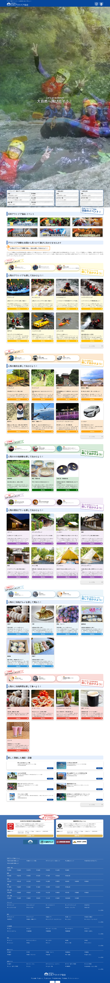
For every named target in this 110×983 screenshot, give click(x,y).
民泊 (29, 942)
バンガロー (49, 940)
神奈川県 (68, 875)
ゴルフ (9, 928)
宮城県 (38, 870)
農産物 (87, 952)
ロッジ (48, 942)
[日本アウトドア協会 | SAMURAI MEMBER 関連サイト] (30, 852)
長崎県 (29, 898)
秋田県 (48, 870)
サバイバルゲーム (12, 931)
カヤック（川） (30, 907)
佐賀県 (19, 898)
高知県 (87, 892)
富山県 (19, 881)
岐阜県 (67, 881)
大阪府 (38, 887)
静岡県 (77, 881)
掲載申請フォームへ (80, 845)
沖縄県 (77, 898)
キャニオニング (31, 905)
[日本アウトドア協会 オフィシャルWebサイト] (17, 5)
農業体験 (49, 931)
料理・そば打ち (89, 931)
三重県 (9, 887)
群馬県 (29, 875)
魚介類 (48, 954)
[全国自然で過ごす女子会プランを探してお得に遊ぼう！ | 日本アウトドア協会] (55, 233)
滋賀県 (19, 887)
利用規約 (65, 978)
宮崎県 (58, 898)
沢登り (48, 907)
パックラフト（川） (12, 907)
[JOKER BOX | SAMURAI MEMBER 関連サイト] (63, 852)
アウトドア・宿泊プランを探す (17, 191)
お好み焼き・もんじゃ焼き (91, 966)
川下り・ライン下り (70, 907)
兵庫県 (48, 887)
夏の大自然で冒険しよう (13, 860)
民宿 (87, 940)
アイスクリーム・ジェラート (53, 964)
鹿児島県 (68, 898)
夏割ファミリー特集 (32, 860)
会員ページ (40, 978)
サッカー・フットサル (52, 928)
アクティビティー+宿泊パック (53, 860)
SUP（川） (88, 905)
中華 (29, 952)
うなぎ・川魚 (50, 966)
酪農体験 (68, 931)
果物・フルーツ (50, 952)
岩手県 (29, 870)
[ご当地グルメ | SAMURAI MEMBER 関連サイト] (47, 852)
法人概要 (34, 978)
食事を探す (85, 191)
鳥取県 (9, 892)
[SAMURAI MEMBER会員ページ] (101, 4)
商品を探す (60, 191)
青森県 (19, 870)
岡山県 (29, 892)
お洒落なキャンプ (70, 860)
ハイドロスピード (51, 905)
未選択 (34, 195)
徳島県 (58, 892)
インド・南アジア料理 (13, 966)
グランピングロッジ (32, 940)
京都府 (29, 887)
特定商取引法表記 (57, 978)
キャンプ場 (68, 942)
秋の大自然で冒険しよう (13, 863)
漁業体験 (29, 931)
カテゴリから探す (61, 200)
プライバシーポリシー (74, 978)
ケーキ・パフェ (31, 964)
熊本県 (38, 898)
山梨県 (48, 881)
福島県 (67, 870)
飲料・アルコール (31, 954)
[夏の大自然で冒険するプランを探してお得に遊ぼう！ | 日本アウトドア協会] (22, 222)
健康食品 (68, 952)
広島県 (38, 892)
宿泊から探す (12, 204)
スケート (87, 928)
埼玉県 (38, 875)
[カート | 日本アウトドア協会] (96, 4)
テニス (29, 928)
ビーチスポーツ (69, 928)
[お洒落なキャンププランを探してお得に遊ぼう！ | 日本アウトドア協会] (22, 233)
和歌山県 (68, 887)
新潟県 (9, 881)
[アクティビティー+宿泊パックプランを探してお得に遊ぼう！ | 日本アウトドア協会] (87, 222)
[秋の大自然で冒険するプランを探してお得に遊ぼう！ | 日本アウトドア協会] (87, 233)
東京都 (58, 875)
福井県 (38, 881)
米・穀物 (68, 954)
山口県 (48, 892)
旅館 (67, 940)
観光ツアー (49, 916)
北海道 (9, 870)
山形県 (58, 870)
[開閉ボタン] (92, 346)
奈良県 (58, 887)
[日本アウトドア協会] (55, 975)
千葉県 (48, 875)
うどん (29, 966)
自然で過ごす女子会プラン (91, 860)
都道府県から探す (13, 195)
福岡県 (9, 898)
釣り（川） (87, 907)
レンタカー (68, 919)
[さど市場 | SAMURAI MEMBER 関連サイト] (96, 852)
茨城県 (9, 875)
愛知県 (87, 881)
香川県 (67, 892)
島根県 (19, 892)
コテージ (10, 940)
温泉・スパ (68, 916)
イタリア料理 (88, 964)
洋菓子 (9, 952)
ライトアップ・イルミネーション (54, 919)
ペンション (10, 942)
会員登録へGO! (30, 845)
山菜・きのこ (88, 954)
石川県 (29, 881)
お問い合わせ (48, 978)
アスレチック (11, 916)
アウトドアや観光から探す (15, 200)
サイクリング (30, 916)
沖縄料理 (68, 966)
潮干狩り (10, 919)
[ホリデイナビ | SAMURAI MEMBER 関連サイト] (14, 852)
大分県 (48, 898)
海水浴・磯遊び (89, 916)
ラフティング (11, 905)
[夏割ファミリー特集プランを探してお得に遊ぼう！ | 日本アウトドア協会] (55, 222)
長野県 (58, 881)
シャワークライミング (71, 905)
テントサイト (88, 942)
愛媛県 (77, 892)
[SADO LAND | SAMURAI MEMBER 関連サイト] (79, 852)
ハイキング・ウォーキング (91, 919)
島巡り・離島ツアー (32, 919)
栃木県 (19, 875)
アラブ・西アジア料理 (71, 964)
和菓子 (9, 954)
